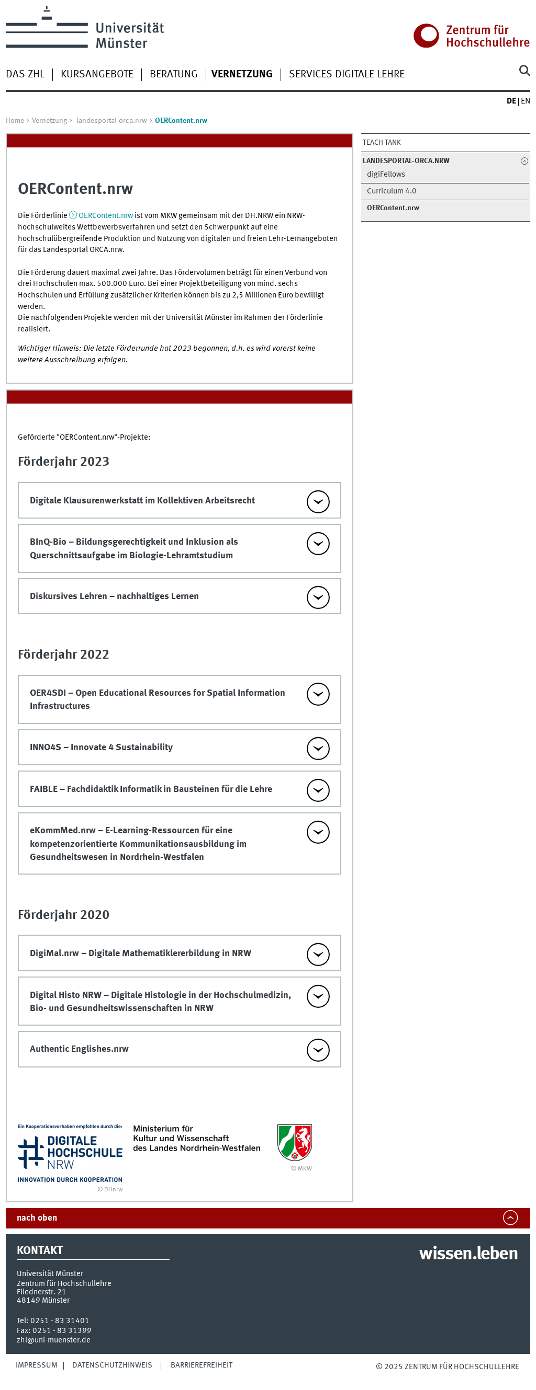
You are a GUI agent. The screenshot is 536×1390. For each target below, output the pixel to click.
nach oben (37, 1218)
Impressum (37, 1365)
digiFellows (386, 175)
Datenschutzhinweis (112, 1365)
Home (15, 120)
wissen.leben (468, 1254)
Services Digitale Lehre (347, 75)
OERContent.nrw (106, 216)
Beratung (174, 75)
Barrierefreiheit (201, 1365)
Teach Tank (382, 142)
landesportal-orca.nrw (111, 120)
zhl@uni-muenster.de (54, 1340)
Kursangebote (97, 75)
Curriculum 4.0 (392, 192)
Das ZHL (25, 75)
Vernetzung (49, 120)
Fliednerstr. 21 (41, 1292)
